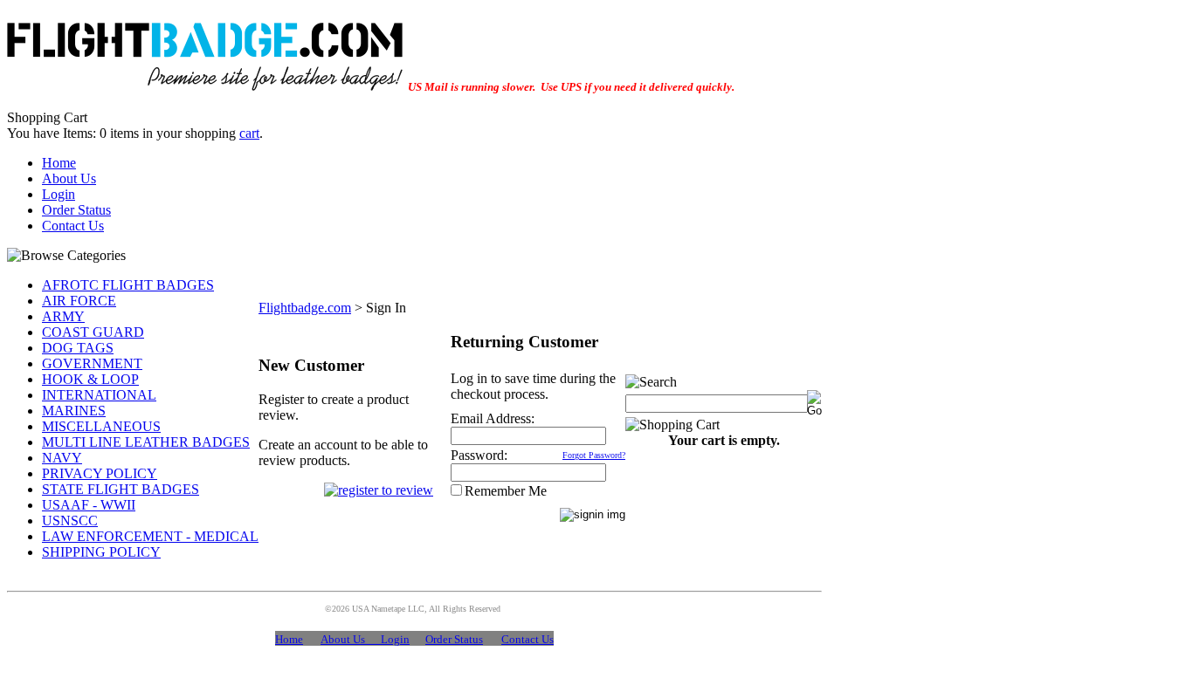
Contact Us (73, 225)
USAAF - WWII (88, 504)
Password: (479, 455)
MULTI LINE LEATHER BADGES (146, 442)
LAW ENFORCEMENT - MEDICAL (150, 536)
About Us (69, 178)
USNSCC (70, 520)
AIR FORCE (79, 300)
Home (59, 162)
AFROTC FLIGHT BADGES (128, 284)
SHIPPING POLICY (101, 552)
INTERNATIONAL (99, 394)
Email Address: (492, 418)
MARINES (74, 410)
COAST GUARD (93, 332)
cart (249, 133)
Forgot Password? (593, 455)
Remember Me (506, 490)
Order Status (76, 209)
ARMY (63, 316)
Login (58, 194)
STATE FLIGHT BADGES (120, 489)
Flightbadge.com (305, 307)
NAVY (62, 457)
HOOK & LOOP (90, 379)
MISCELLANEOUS (101, 426)
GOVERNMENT (92, 363)
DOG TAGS (78, 347)
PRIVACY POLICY (99, 473)
